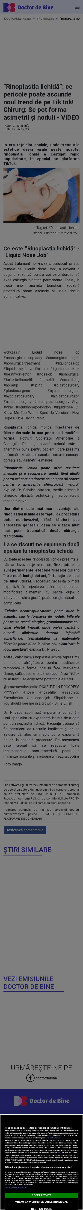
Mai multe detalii (53, 1138)
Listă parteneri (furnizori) (15, 1188)
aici (59, 1153)
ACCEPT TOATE (41, 1195)
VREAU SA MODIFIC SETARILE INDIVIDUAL (41, 1201)
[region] (41, 1162)
